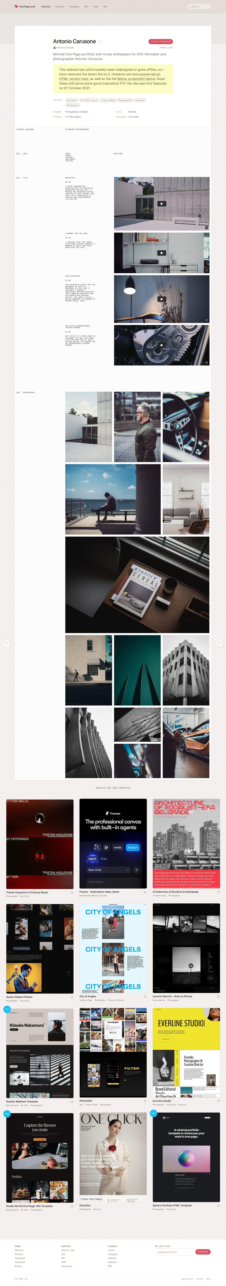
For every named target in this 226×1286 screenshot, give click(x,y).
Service (181, 1105)
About (208, 1279)
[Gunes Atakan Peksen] (39, 949)
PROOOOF (85, 1101)
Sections (19, 1254)
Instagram (113, 1254)
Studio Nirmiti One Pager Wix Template (29, 1206)
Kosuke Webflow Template (22, 1101)
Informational (159, 896)
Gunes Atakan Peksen (19, 997)
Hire (63, 1254)
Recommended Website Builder (93, 896)
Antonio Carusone (65, 47)
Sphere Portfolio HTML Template (172, 1205)
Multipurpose (12, 1105)
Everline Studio (162, 1101)
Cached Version (160, 41)
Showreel (139, 100)
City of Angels (87, 996)
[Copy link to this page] (100, 41)
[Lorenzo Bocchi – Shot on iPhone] (186, 948)
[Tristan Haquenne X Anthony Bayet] (39, 844)
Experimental (159, 1000)
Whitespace (72, 105)
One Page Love (27, 6)
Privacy (199, 1279)
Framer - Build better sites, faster (99, 891)
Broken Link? (166, 47)
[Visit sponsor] (145, 892)
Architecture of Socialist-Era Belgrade (175, 891)
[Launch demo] (72, 1101)
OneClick (85, 1205)
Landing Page (85, 1000)
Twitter (111, 1250)
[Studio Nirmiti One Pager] (39, 1158)
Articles (18, 1266)
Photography (71, 111)
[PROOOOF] (113, 1053)
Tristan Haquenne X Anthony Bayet (27, 892)
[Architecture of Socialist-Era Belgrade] (186, 844)
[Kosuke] (39, 1053)
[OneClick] (113, 1157)
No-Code (24, 1105)
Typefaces (20, 1262)
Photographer (125, 100)
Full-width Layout (88, 100)
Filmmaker (72, 100)
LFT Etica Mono (73, 116)
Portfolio (83, 111)
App (81, 1105)
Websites (19, 1250)
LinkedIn (112, 1258)
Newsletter (66, 1266)
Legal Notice (187, 1279)
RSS (110, 1266)
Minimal (132, 111)
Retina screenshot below (136, 79)
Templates (20, 1258)
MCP (63, 1262)
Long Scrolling (108, 100)
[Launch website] (218, 892)
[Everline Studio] (186, 1053)
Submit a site (67, 1250)
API (63, 1258)
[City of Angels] (113, 948)
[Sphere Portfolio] (186, 1157)
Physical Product (116, 1000)
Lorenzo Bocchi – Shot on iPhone (172, 996)
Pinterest (112, 1262)
